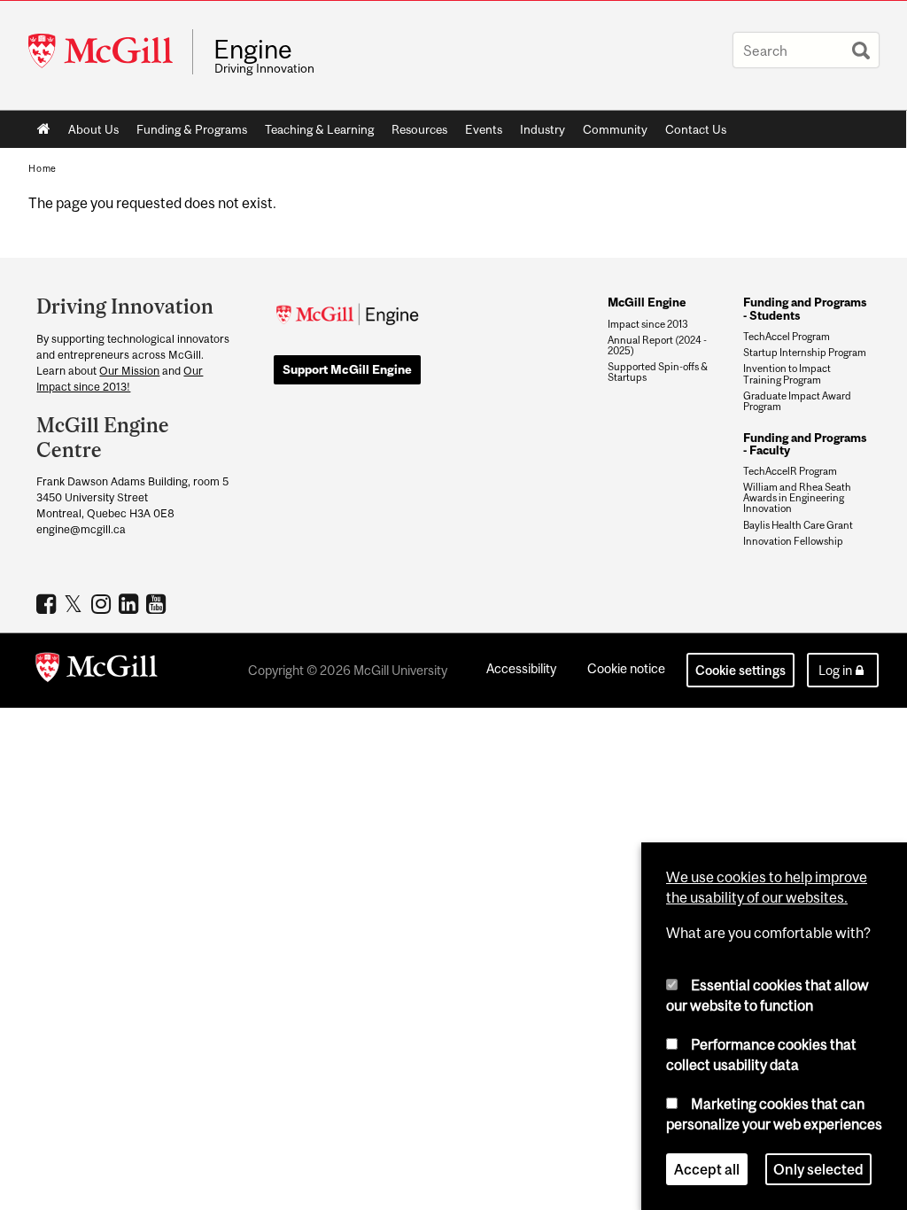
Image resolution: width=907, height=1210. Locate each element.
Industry (542, 129)
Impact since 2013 (648, 324)
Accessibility (521, 668)
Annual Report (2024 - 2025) (657, 345)
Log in (835, 670)
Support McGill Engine (347, 369)
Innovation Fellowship (793, 541)
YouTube (158, 603)
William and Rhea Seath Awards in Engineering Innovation (797, 498)
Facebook (48, 603)
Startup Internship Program (804, 352)
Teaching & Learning (319, 129)
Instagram (103, 603)
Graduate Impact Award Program (797, 401)
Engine (252, 49)
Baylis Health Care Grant (798, 525)
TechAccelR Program (790, 471)
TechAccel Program (786, 336)
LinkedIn (131, 603)
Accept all (707, 1169)
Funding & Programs (191, 129)
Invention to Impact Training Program (787, 373)
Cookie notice (626, 668)
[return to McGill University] (97, 670)
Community (615, 129)
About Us (93, 129)
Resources (419, 129)
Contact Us (695, 129)
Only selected (818, 1169)
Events (483, 129)
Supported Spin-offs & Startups (658, 372)
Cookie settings (740, 670)
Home (43, 129)
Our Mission (129, 370)
